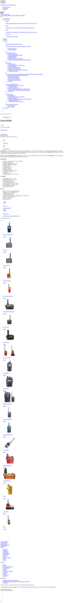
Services (5, 40)
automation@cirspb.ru (5, 545)
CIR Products (6, 108)
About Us (3, 562)
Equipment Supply (9, 94)
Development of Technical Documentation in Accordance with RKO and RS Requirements (24, 74)
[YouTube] (4, 595)
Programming (8, 63)
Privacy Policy (6, 574)
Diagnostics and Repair (10, 52)
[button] (33, 547)
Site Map (5, 576)
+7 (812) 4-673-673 (5, 14)
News (4, 564)
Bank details (5, 8)
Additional (5, 549)
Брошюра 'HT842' (7, 208)
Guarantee (5, 569)
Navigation (5, 555)
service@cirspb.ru (4, 15)
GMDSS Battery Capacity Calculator (10, 580)
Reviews (5, 573)
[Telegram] (4, 598)
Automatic (5, 550)
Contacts (5, 9)
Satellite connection (7, 557)
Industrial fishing (6, 554)
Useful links (3, 578)
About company (6, 18)
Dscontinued (5, 553)
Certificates (5, 572)
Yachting (5, 560)
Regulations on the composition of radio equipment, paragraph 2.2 (16, 581)
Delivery (5, 570)
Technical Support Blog (8, 566)
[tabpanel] (33, 175)
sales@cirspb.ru (12, 15)
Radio (4, 556)
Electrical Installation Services (12, 84)
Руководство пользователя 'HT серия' (11, 216)
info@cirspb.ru (20, 15)
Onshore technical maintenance (12, 104)
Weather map (5, 582)
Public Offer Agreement (8, 571)
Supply (4, 558)
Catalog (4, 38)
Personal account (6, 7)
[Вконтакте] (4, 593)
